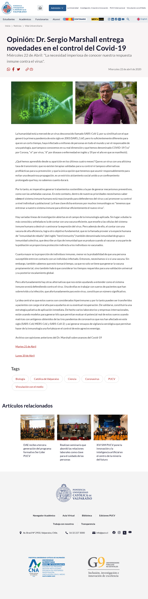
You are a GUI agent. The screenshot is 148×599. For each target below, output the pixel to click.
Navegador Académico (44, 515)
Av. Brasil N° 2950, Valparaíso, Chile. (40, 532)
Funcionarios (41, 19)
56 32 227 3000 (77, 532)
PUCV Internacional (117, 8)
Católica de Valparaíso (46, 378)
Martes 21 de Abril (25, 346)
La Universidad (72, 8)
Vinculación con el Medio (136, 8)
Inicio (7, 25)
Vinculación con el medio (29, 386)
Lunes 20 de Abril (25, 355)
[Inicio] (40, 8)
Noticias (18, 25)
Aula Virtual (69, 515)
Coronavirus (92, 378)
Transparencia (88, 524)
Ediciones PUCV (107, 515)
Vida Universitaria (33, 25)
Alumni (56, 19)
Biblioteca (87, 515)
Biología (20, 378)
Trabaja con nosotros (63, 524)
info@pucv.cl (102, 532)
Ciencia (72, 378)
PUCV (111, 378)
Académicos (25, 19)
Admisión (56, 8)
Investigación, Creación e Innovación (94, 8)
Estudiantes (9, 19)
